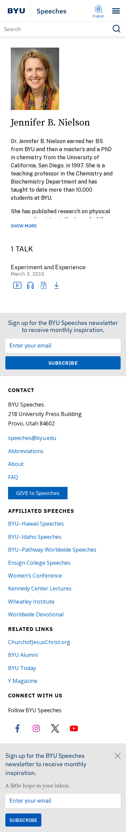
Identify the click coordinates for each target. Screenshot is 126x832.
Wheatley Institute (31, 602)
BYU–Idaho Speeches (34, 537)
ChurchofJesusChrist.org (39, 642)
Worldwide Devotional (36, 614)
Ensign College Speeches (39, 563)
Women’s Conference (35, 576)
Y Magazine (22, 681)
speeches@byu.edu (32, 438)
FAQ (13, 477)
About (16, 464)
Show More (24, 226)
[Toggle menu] (116, 11)
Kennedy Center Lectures (40, 588)
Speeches (52, 11)
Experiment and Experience (48, 267)
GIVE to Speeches (37, 493)
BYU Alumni (23, 655)
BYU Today (22, 668)
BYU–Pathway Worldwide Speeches (52, 550)
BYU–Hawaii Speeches (36, 524)
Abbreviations (25, 451)
